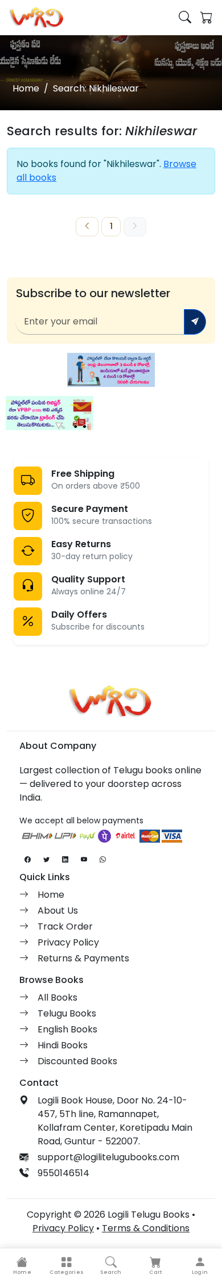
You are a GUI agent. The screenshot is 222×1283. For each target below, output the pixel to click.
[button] (66, 1265)
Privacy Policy (68, 942)
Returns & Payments (83, 958)
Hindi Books (63, 1045)
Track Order (65, 926)
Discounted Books (77, 1061)
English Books (67, 1029)
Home (26, 88)
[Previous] (87, 226)
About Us (58, 910)
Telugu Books (67, 1013)
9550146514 (63, 1173)
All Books (57, 997)
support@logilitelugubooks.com (108, 1157)
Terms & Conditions (146, 1228)
